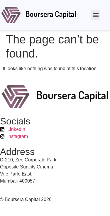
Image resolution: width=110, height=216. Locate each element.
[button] (95, 15)
